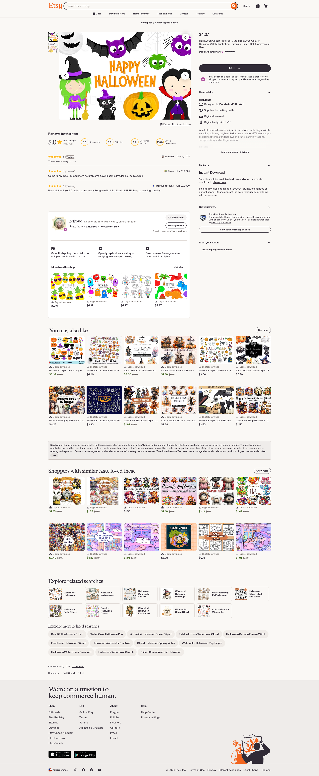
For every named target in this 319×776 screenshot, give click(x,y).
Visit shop (179, 267)
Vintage (184, 13)
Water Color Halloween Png (108, 635)
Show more (262, 470)
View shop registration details (217, 249)
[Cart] (266, 6)
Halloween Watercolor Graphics (113, 644)
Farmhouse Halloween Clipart (70, 644)
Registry (200, 13)
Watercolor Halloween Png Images (203, 644)
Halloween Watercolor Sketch (117, 653)
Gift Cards (218, 13)
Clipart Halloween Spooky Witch (157, 644)
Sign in (246, 6)
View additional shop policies (235, 229)
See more (263, 330)
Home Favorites (141, 13)
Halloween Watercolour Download (72, 653)
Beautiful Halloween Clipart (68, 635)
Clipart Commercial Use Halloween (162, 653)
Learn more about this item (235, 152)
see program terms (221, 222)
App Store (60, 754)
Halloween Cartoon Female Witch (247, 635)
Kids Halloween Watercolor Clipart (200, 635)
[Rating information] (70, 226)
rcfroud (75, 221)
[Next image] (185, 76)
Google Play (85, 754)
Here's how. (219, 182)
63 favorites (78, 666)
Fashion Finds (165, 13)
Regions (265, 770)
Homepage (146, 22)
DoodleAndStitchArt (209, 51)
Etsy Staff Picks (117, 13)
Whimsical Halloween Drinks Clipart (152, 635)
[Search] (234, 6)
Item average (69, 140)
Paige (171, 171)
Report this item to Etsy (177, 124)
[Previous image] (65, 76)
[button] (176, 225)
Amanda (169, 156)
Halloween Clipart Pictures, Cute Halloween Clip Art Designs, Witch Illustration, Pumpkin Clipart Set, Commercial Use (234, 44)
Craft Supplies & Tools (166, 22)
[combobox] (146, 6)
